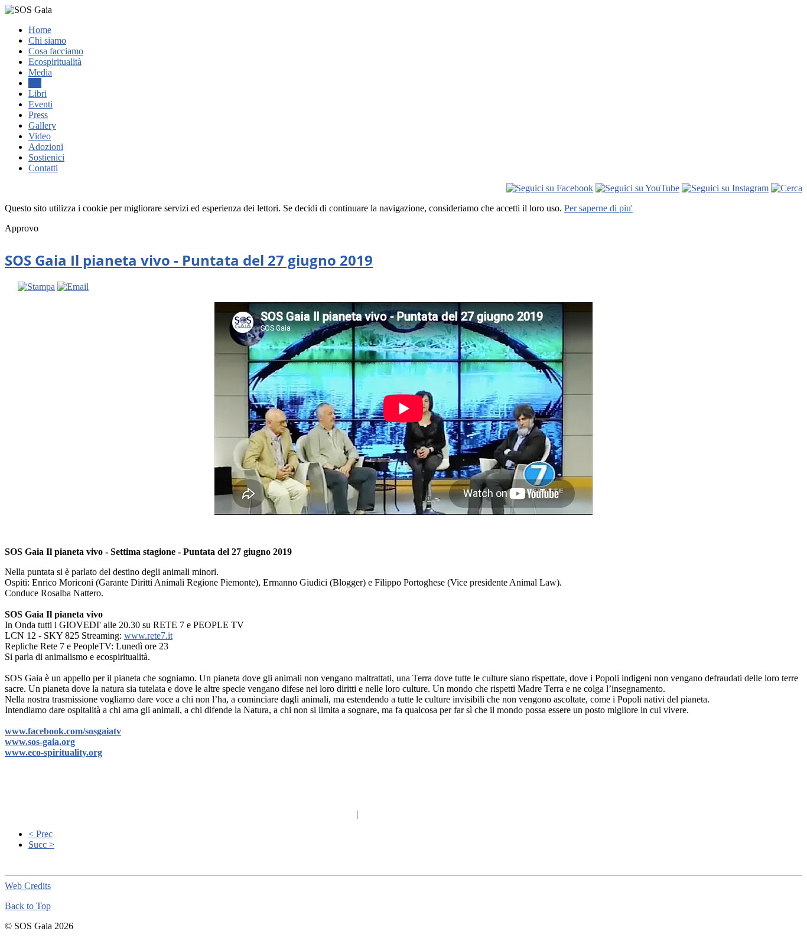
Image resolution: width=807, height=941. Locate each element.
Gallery (42, 125)
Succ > (41, 844)
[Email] (73, 287)
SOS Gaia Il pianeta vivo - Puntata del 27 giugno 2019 (189, 260)
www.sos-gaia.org (40, 742)
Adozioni (45, 147)
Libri (37, 94)
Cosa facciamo (55, 51)
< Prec (40, 834)
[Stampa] (36, 287)
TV (34, 83)
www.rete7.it (148, 635)
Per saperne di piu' (598, 208)
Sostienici (46, 157)
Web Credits (28, 886)
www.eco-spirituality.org (53, 752)
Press (38, 115)
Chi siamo (47, 40)
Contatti (43, 168)
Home (39, 30)
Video (39, 136)
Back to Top (28, 906)
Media (40, 72)
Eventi (40, 104)
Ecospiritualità (55, 62)
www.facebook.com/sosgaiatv (63, 731)
